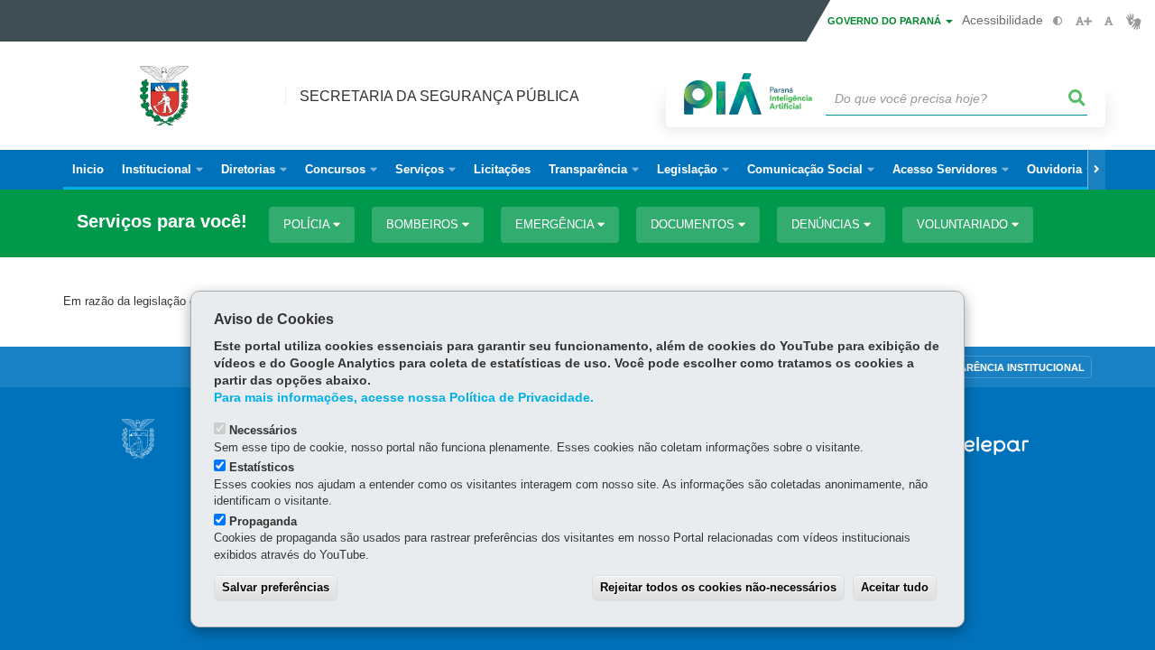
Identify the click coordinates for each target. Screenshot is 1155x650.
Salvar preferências (275, 587)
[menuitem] (162, 170)
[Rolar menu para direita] (1096, 170)
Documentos (694, 224)
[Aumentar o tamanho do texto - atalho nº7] (1083, 21)
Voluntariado (964, 224)
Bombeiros (424, 224)
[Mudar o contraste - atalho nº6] (1058, 21)
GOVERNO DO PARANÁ (885, 20)
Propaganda (263, 521)
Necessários (263, 430)
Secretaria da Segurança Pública (439, 96)
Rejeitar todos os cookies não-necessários (718, 587)
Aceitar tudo (895, 587)
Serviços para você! (162, 221)
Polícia (308, 224)
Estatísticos (261, 467)
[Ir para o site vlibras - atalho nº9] (1133, 21)
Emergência (556, 224)
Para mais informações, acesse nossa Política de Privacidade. (404, 397)
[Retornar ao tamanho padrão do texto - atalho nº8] (1108, 21)
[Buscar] (1077, 98)
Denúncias (827, 224)
